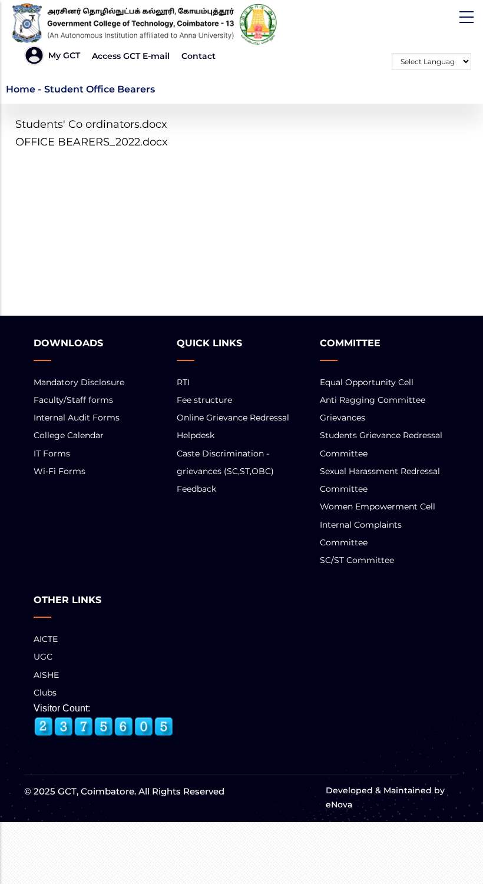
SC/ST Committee (357, 560)
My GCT (64, 55)
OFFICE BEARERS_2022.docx (91, 141)
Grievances (342, 417)
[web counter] (104, 727)
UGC (43, 656)
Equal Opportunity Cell (366, 382)
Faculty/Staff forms (73, 400)
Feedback (196, 489)
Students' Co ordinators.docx (91, 124)
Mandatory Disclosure (79, 382)
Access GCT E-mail (131, 56)
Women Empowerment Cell (377, 506)
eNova (339, 804)
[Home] (147, 24)
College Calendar (69, 435)
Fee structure (204, 400)
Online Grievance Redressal (233, 417)
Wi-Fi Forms (59, 471)
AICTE (46, 639)
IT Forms (52, 453)
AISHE (46, 675)
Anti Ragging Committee (372, 400)
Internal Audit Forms (77, 417)
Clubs (45, 692)
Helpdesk (195, 435)
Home (20, 89)
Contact (198, 56)
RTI (183, 382)
